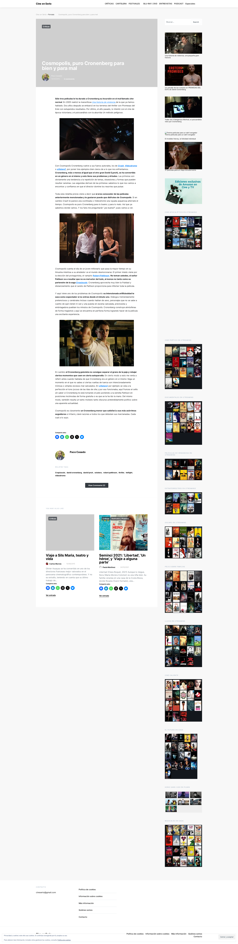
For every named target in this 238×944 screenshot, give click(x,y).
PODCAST (178, 3)
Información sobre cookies (91, 896)
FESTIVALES (134, 3)
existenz (98, 473)
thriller (121, 473)
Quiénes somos (85, 910)
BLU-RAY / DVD (150, 3)
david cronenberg (74, 473)
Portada (51, 14)
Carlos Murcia (55, 564)
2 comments (69, 79)
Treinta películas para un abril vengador (180, 135)
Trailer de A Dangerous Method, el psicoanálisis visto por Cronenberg (183, 121)
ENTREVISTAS (165, 3)
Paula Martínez (109, 567)
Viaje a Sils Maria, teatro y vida (67, 557)
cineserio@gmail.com (46, 892)
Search (196, 22)
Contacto (83, 917)
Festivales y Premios (120, 519)
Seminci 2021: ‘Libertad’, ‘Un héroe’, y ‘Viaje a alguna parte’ (122, 558)
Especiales (190, 3)
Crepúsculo (60, 473)
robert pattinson (110, 473)
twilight (129, 473)
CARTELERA (121, 3)
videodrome (60, 475)
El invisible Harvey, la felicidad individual (180, 139)
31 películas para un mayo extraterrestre (180, 170)
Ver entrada (51, 595)
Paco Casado (56, 76)
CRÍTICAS (109, 3)
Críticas (46, 26)
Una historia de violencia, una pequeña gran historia (182, 57)
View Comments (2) (96, 485)
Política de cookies (64, 940)
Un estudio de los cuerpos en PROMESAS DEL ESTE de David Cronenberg (183, 89)
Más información (86, 903)
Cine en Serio (43, 3)
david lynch (88, 473)
